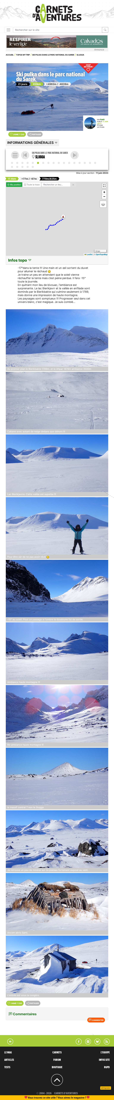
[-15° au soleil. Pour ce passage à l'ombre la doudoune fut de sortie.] (57, 588)
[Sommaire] (15, 155)
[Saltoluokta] (48, 163)
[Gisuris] (22, 167)
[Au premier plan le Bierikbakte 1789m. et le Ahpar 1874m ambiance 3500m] (57, 338)
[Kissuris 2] (17, 167)
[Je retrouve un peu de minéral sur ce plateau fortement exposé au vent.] (57, 839)
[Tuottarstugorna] (85, 163)
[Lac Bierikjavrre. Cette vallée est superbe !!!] (57, 463)
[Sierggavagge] (12, 167)
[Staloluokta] (90, 163)
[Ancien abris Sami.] (57, 901)
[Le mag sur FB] (77, 1043)
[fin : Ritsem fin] (33, 167)
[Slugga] (38, 163)
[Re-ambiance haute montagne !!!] (57, 714)
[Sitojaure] (54, 163)
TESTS (7, 1067)
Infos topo (18, 260)
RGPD (107, 1067)
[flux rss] (105, 1043)
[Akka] (17, 163)
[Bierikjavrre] (33, 163)
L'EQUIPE (105, 1052)
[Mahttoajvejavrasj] (95, 163)
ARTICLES (9, 1059)
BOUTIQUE (57, 1067)
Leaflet (89, 254)
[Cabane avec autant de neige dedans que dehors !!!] (57, 400)
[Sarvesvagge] (80, 163)
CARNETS (57, 1052)
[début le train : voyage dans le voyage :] (12, 163)
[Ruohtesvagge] (28, 163)
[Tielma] (74, 163)
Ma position (15, 184)
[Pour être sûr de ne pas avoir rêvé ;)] (57, 526)
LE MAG (8, 1052)
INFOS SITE (104, 1059)
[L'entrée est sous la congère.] (57, 964)
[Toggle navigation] (8, 30)
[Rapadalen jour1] (59, 163)
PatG (102, 119)
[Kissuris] (22, 163)
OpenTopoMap (101, 254)
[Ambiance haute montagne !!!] (57, 651)
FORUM (57, 1059)
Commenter (97, 1020)
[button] (63, 217)
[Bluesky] (95, 1043)
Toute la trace (33, 184)
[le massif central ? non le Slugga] (57, 776)
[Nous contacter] (8, 1043)
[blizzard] (64, 163)
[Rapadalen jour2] (69, 163)
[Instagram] (86, 1043)
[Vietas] (75, 155)
